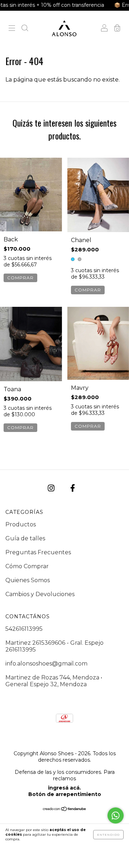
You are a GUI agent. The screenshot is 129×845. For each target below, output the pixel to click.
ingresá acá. (64, 788)
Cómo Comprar (27, 566)
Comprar (20, 277)
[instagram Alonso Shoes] (52, 488)
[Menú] (11, 28)
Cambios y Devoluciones (40, 594)
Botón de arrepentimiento (64, 794)
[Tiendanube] (64, 809)
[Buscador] (24, 28)
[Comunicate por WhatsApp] (116, 815)
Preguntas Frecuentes (38, 552)
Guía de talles (25, 538)
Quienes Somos (27, 580)
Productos (20, 524)
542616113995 (24, 628)
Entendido (108, 834)
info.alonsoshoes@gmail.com (46, 663)
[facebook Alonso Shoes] (72, 488)
